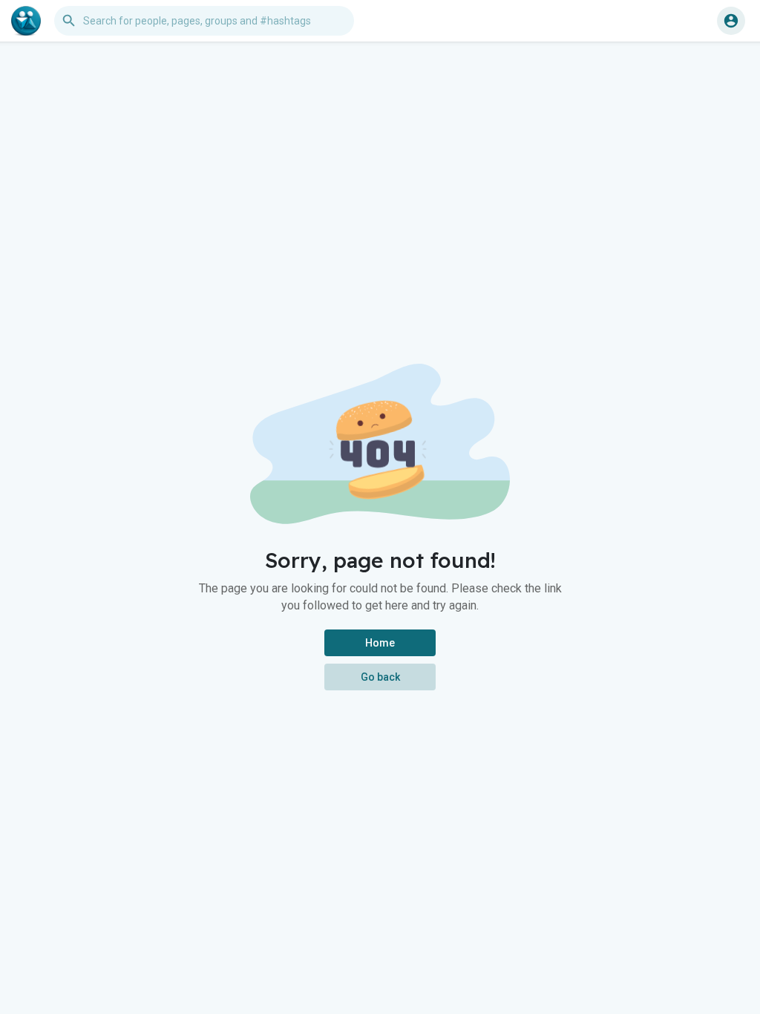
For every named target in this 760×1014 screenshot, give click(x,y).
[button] (731, 21)
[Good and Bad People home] (26, 21)
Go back (380, 677)
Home (380, 643)
